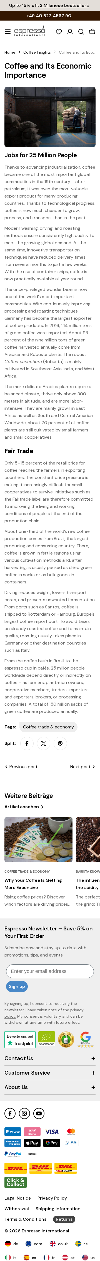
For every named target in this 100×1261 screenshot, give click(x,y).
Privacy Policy (52, 1198)
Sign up (17, 986)
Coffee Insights (37, 52)
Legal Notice (17, 1198)
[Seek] (81, 31)
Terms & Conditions (25, 1219)
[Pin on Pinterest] (60, 743)
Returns (64, 1219)
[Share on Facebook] (27, 743)
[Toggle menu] (7, 31)
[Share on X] (43, 743)
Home (9, 52)
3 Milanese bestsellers (64, 5)
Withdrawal (16, 1209)
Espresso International (45, 1231)
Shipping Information (58, 1209)
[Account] (70, 31)
